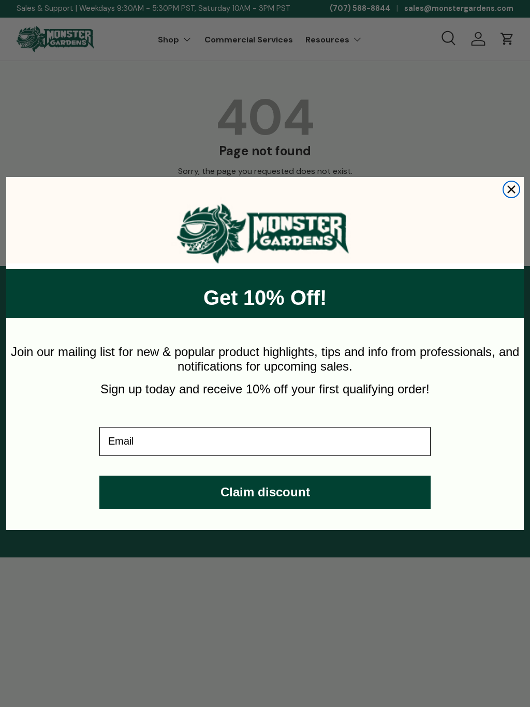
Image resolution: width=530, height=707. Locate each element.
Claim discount (265, 492)
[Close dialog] (511, 189)
